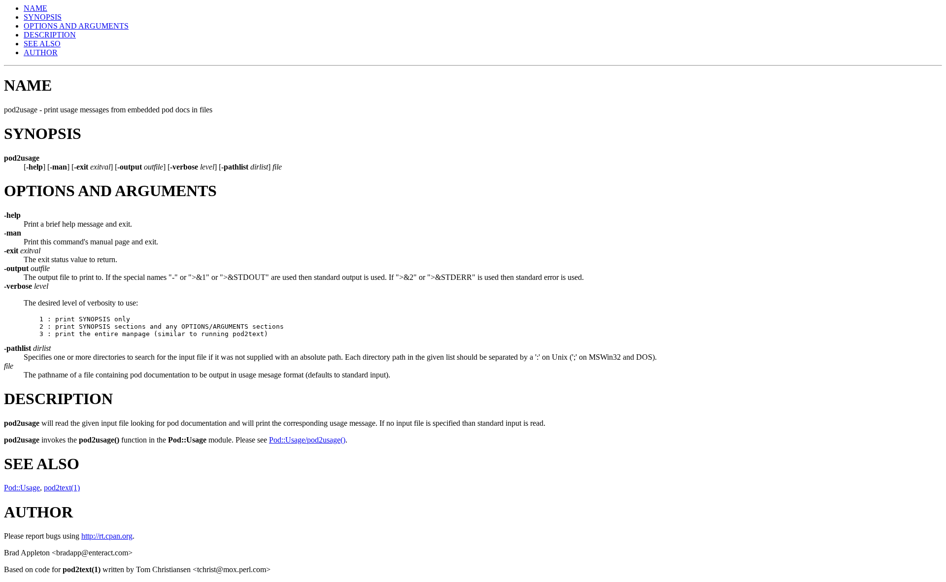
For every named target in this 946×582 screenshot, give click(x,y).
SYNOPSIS (43, 17)
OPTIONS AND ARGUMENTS (76, 26)
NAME (35, 8)
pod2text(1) (62, 487)
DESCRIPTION (50, 35)
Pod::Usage (22, 487)
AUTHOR (41, 52)
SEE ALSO (42, 43)
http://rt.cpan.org (107, 536)
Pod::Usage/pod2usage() (307, 440)
